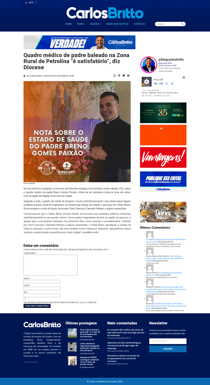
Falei (148, 239)
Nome (27, 278)
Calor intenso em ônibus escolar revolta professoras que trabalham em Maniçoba (165, 258)
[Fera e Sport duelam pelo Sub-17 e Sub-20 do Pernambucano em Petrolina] (72, 333)
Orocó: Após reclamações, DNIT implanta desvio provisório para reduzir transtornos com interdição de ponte (166, 289)
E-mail (27, 285)
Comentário (30, 253)
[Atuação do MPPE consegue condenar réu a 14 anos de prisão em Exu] (72, 360)
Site (25, 292)
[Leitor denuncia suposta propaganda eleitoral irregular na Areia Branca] (72, 347)
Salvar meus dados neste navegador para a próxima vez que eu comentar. (60, 302)
